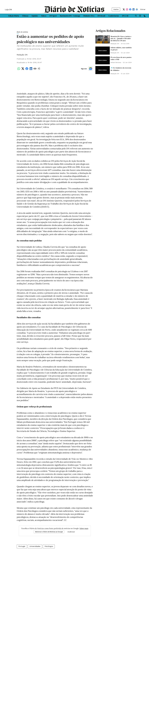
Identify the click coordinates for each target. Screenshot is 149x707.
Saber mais (84, 528)
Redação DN (22, 55)
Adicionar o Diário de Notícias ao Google (49, 532)
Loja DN (8, 9)
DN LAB (125, 15)
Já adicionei (71, 532)
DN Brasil (101, 15)
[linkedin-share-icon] (31, 70)
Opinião (35, 15)
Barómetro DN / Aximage (70, 15)
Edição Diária (13, 15)
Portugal (21, 546)
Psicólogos (49, 546)
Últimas (25, 15)
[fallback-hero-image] (102, 39)
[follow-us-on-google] (90, 68)
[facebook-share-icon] (26, 70)
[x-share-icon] (22, 70)
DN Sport (53, 15)
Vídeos (43, 15)
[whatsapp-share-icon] (18, 70)
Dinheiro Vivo (88, 15)
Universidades (34, 546)
